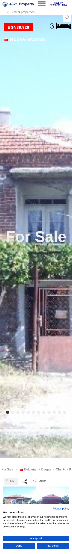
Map (13, 481)
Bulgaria (30, 469)
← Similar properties (21, 12)
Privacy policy (61, 508)
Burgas (46, 469)
